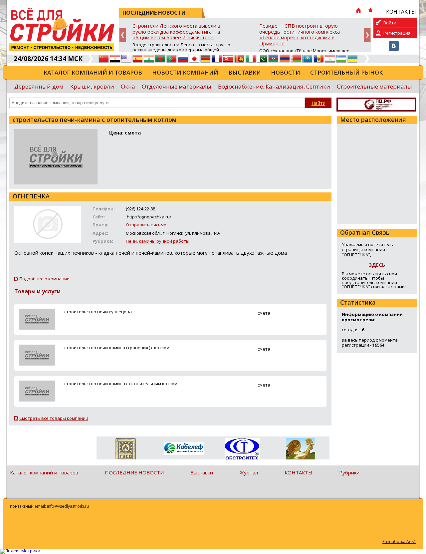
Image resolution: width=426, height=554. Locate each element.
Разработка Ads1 (399, 541)
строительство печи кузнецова (98, 312)
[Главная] (358, 11)
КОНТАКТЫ (299, 472)
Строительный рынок (346, 72)
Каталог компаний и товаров (93, 72)
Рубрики (349, 472)
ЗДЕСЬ (376, 264)
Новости (285, 72)
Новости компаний (185, 72)
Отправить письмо (146, 225)
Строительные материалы (374, 86)
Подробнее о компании (44, 279)
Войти (389, 23)
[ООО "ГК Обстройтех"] (242, 449)
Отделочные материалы (176, 86)
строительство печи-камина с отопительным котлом (120, 384)
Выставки (244, 72)
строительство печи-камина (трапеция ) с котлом (116, 348)
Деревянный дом (39, 86)
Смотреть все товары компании (53, 418)
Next (367, 35)
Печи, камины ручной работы (157, 241)
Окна (128, 86)
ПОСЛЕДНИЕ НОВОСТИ (134, 472)
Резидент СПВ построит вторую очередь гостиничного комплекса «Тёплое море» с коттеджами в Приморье (299, 35)
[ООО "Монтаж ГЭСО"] (126, 450)
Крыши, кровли (92, 86)
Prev (122, 35)
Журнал (249, 472)
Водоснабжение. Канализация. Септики (274, 86)
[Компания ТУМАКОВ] (300, 450)
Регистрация (396, 33)
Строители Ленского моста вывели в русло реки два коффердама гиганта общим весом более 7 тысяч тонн (176, 32)
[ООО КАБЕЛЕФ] (184, 449)
